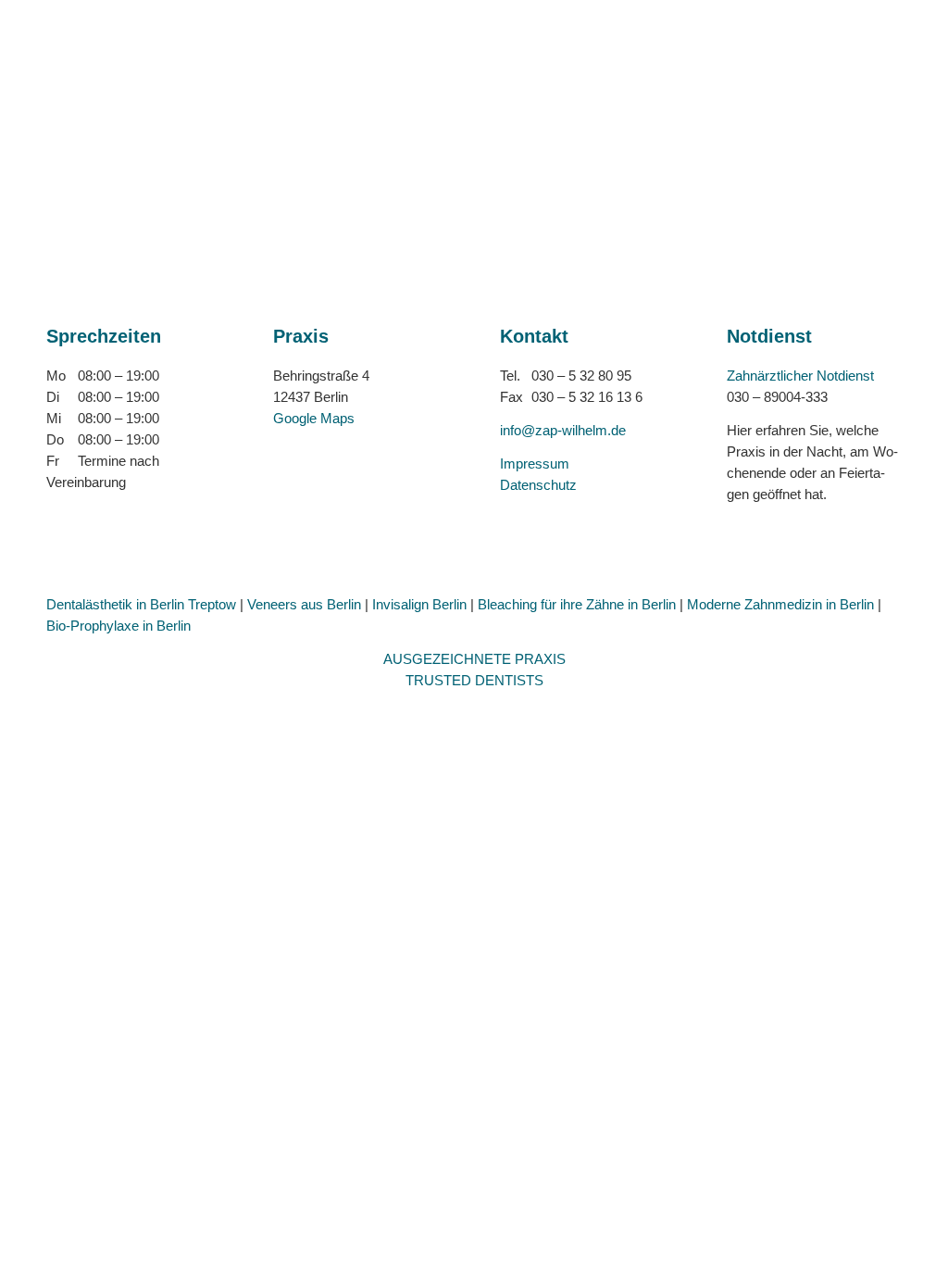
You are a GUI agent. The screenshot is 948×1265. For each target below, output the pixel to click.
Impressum (534, 463)
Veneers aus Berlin (304, 604)
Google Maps (314, 418)
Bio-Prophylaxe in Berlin (118, 625)
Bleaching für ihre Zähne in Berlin (577, 604)
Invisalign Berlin (419, 604)
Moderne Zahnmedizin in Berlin (780, 604)
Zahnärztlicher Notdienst (800, 375)
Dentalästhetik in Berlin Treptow (141, 604)
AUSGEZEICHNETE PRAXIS (474, 659)
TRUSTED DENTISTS (474, 680)
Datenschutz (538, 485)
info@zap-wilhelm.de (563, 430)
